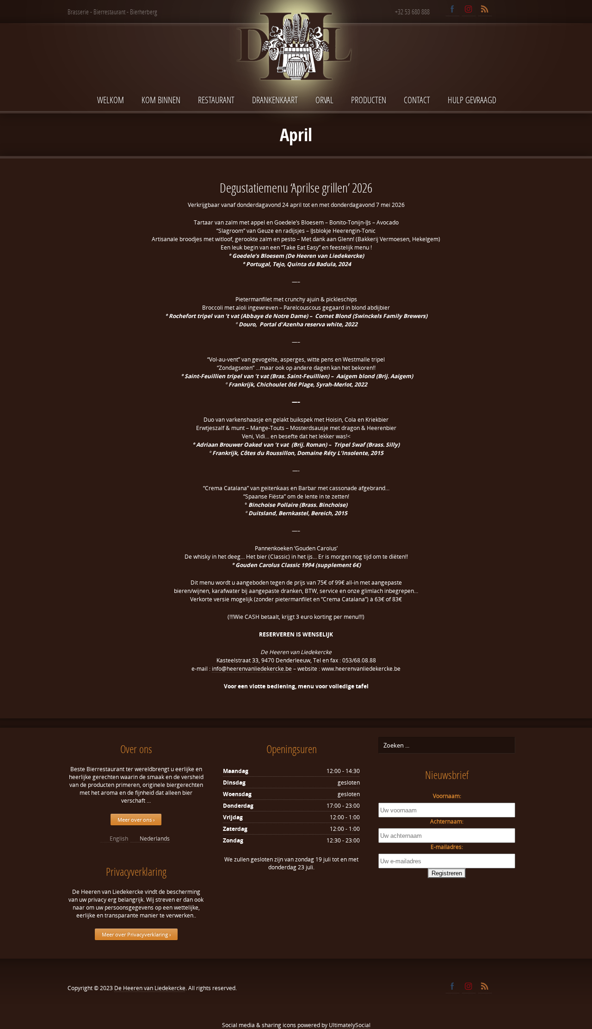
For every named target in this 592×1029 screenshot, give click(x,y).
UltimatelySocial (349, 1025)
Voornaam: (447, 796)
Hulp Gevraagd (472, 100)
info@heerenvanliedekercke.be (252, 669)
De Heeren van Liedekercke (149, 988)
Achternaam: (446, 821)
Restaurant (216, 100)
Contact (417, 100)
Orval (324, 100)
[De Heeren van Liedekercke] (296, 66)
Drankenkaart (275, 100)
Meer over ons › (135, 819)
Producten (368, 100)
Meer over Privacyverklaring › (136, 934)
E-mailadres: (447, 847)
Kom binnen (161, 100)
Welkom (110, 100)
